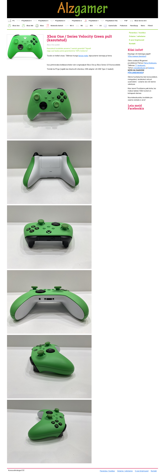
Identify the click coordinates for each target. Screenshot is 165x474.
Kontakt (132, 44)
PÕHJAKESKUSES (135, 73)
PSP (126, 21)
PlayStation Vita (111, 21)
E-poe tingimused (136, 40)
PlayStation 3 (60, 21)
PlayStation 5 (26, 21)
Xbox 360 (29, 26)
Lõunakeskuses (139, 68)
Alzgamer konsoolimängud (82, 9)
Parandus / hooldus (137, 33)
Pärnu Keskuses (150, 63)
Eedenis (151, 68)
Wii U (72, 26)
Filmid (150, 26)
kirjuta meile (83, 56)
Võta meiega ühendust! (137, 56)
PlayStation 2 (77, 21)
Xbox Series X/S (140, 21)
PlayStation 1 (94, 21)
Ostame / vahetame (137, 36)
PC (13, 21)
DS (101, 26)
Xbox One (16, 26)
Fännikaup (134, 26)
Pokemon (123, 26)
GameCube (112, 26)
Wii (82, 26)
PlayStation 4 (43, 21)
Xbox (42, 26)
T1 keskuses (140, 65)
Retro (143, 26)
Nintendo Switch (57, 26)
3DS (91, 26)
